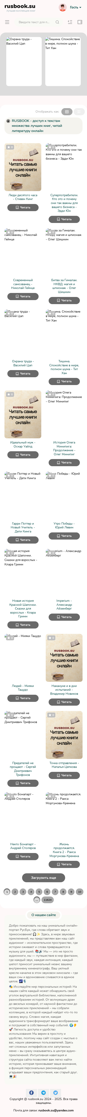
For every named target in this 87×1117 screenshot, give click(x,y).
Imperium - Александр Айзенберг (64, 605)
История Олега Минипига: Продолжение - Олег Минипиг (64, 448)
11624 (48, 900)
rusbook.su (35, 1099)
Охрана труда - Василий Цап (23, 363)
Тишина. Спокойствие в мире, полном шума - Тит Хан (64, 367)
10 (79, 892)
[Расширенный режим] (79, 111)
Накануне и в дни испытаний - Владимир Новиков (64, 690)
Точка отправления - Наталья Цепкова (64, 765)
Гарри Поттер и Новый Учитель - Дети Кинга (23, 528)
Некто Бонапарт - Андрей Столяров (23, 846)
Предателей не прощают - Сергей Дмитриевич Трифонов (23, 769)
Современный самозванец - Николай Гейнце (23, 284)
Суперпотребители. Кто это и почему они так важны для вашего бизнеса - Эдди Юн (64, 203)
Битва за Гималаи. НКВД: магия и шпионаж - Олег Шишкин (64, 286)
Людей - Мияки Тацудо (23, 688)
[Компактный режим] (66, 111)
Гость (74, 7)
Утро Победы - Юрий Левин (64, 526)
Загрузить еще (43, 877)
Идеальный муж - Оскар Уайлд (22, 444)
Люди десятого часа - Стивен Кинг (22, 197)
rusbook (19, 7)
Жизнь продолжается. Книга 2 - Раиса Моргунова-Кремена (64, 850)
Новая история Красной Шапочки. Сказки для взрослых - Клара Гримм (22, 608)
